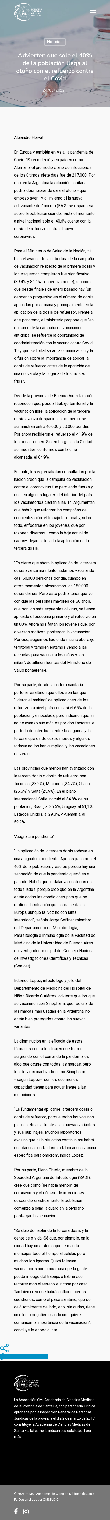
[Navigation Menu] (93, 12)
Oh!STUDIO (50, 1499)
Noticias (55, 41)
